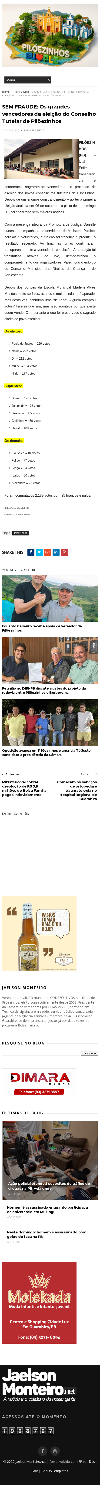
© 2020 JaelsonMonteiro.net (24, 1461)
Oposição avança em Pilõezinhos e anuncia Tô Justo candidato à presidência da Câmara (46, 752)
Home (6, 92)
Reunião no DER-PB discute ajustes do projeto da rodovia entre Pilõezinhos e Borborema (44, 690)
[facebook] (42, 1451)
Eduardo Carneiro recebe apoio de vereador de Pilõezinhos (42, 628)
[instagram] (55, 1451)
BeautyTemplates (54, 1471)
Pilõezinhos (22, 92)
